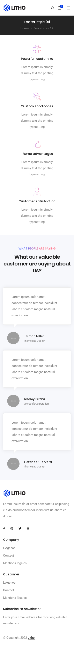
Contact (8, 555)
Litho (31, 638)
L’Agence (9, 548)
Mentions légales (15, 563)
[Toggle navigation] (68, 8)
